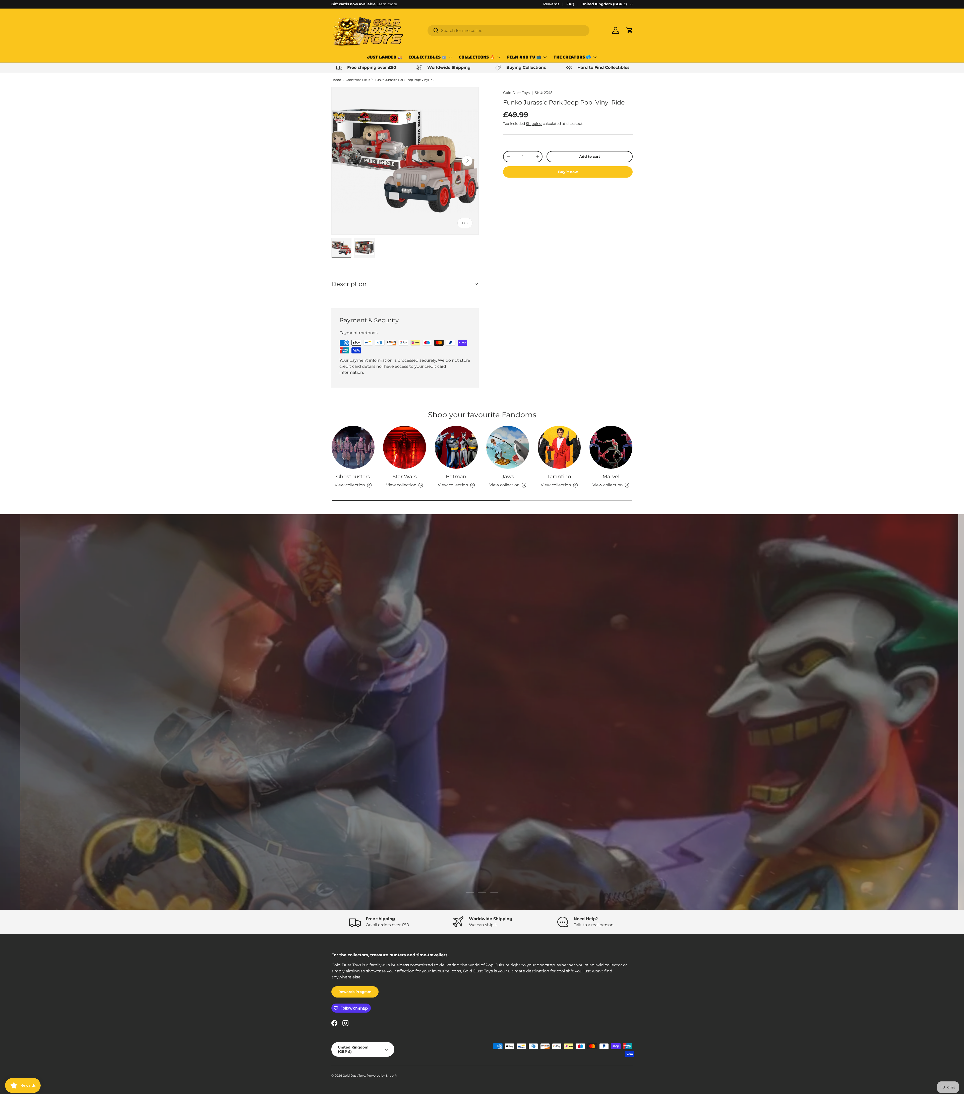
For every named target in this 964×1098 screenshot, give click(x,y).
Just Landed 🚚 (384, 57)
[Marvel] (610, 447)
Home (336, 80)
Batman (456, 477)
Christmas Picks (358, 80)
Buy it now (568, 172)
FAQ (570, 4)
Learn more (387, 4)
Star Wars (405, 477)
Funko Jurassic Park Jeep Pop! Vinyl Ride (405, 80)
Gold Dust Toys (516, 92)
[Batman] (456, 447)
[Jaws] (507, 447)
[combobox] (508, 30)
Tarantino (559, 477)
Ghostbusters (353, 477)
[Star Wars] (404, 447)
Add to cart (589, 156)
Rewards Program (355, 991)
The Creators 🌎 (572, 57)
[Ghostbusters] (353, 447)
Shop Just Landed (355, 741)
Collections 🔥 (477, 57)
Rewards (551, 4)
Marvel (610, 477)
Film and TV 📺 (524, 57)
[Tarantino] (559, 447)
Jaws (508, 477)
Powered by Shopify (382, 1075)
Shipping (534, 123)
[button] (629, 30)
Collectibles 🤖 (427, 57)
